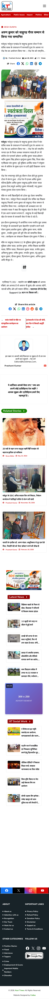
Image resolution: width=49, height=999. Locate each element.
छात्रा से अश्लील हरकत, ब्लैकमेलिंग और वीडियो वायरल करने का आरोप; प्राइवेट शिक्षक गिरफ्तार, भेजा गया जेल (30, 659)
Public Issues (19, 15)
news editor (10, 456)
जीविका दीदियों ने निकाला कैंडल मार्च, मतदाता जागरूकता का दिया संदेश (30, 766)
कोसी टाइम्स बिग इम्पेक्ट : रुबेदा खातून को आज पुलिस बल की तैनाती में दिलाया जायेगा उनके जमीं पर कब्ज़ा (30, 803)
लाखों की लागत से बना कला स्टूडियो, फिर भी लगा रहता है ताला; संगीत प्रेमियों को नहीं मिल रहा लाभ (30, 643)
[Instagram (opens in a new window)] (30, 890)
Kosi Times (19, 990)
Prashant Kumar (15, 58)
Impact (30, 15)
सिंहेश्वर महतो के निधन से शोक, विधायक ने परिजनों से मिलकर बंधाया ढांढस (30, 608)
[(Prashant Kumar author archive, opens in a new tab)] (24, 345)
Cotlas (33, 995)
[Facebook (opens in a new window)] (6, 890)
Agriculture (6, 15)
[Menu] (44, 6)
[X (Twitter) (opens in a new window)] (18, 890)
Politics (39, 15)
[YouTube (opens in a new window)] (42, 890)
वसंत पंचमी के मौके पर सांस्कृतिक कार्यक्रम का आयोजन (11, 323)
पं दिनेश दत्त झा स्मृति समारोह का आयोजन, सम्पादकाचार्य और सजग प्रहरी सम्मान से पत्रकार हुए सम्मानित (30, 736)
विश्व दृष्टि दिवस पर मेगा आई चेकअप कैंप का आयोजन (29, 782)
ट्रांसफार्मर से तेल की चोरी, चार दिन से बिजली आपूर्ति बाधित (35, 323)
